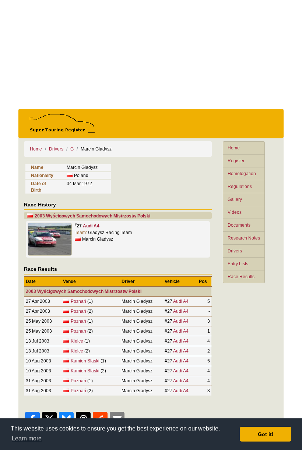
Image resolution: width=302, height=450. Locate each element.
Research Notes (244, 238)
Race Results (241, 276)
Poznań (78, 301)
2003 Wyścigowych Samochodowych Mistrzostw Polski (92, 216)
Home (234, 147)
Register (236, 160)
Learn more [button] (27, 438)
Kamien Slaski (85, 361)
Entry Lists (238, 263)
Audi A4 (91, 225)
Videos (235, 212)
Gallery (235, 199)
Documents (239, 225)
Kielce (77, 341)
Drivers (235, 251)
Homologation (242, 173)
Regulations (240, 186)
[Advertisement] (151, 54)
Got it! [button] (266, 434)
